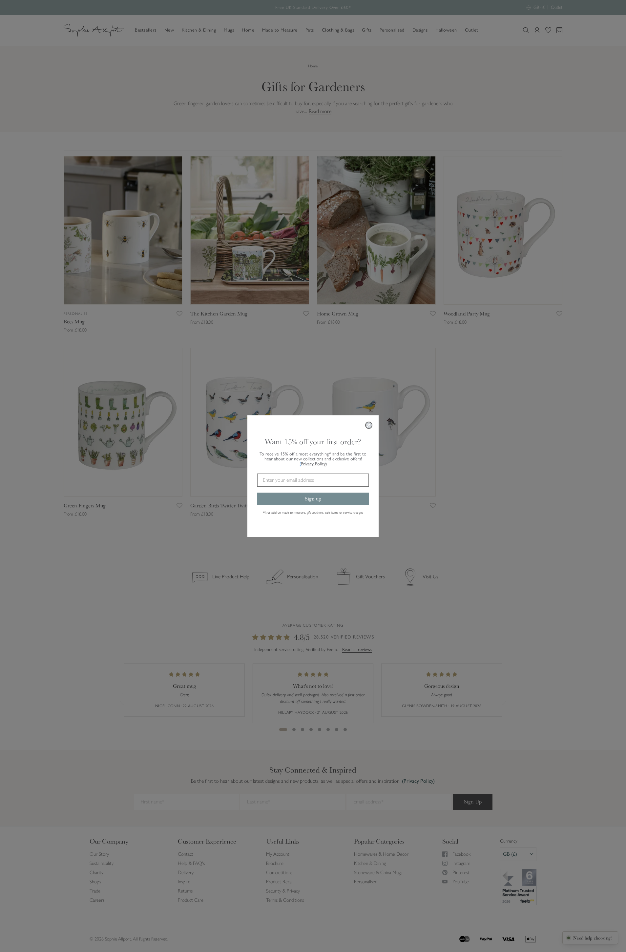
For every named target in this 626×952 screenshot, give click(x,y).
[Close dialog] (368, 425)
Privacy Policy (314, 463)
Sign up (313, 498)
